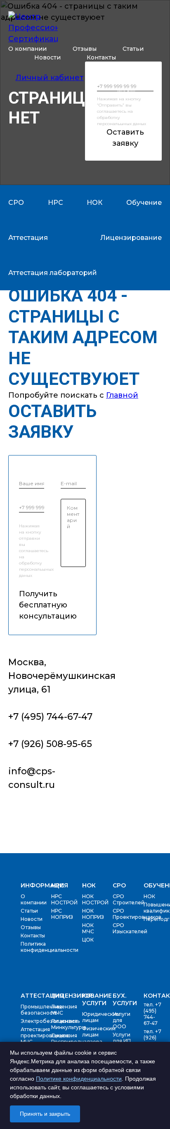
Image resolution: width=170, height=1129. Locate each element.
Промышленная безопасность (41, 1009)
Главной (122, 395)
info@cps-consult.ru (31, 778)
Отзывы (85, 48)
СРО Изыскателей (130, 928)
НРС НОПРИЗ (62, 914)
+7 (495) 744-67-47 (131, 74)
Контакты (101, 57)
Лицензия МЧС (64, 1009)
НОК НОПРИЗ (93, 914)
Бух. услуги (125, 999)
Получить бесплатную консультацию (31, 605)
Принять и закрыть (45, 1113)
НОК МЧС (88, 928)
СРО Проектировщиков (137, 914)
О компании (27, 48)
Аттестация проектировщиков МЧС (45, 1035)
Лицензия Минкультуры (68, 1024)
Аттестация (42, 995)
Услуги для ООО (121, 1020)
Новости (47, 57)
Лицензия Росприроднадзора (76, 1038)
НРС (57, 885)
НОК (89, 885)
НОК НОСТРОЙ (95, 899)
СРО (119, 885)
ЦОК (88, 940)
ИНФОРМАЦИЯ (44, 885)
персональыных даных (121, 123)
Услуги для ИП (122, 1038)
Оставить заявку (125, 138)
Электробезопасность (50, 1021)
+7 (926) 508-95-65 (131, 81)
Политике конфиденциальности (79, 1078)
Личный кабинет (50, 77)
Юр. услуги (94, 999)
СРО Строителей (128, 899)
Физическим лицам (99, 1031)
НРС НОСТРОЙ (64, 899)
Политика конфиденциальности (49, 947)
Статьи (133, 48)
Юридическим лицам (101, 1017)
